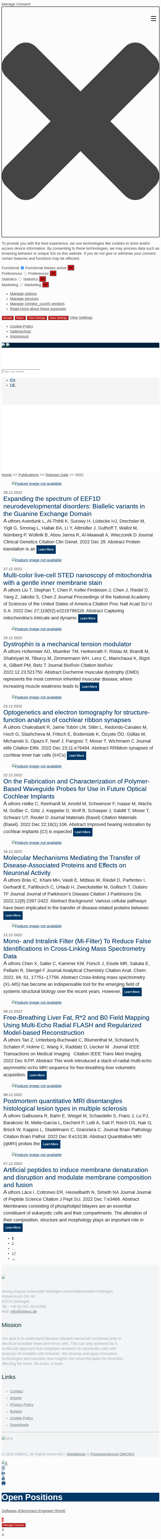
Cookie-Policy (21, 326)
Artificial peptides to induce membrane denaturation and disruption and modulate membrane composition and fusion (77, 1177)
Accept (7, 317)
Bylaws (16, 1411)
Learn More (46, 549)
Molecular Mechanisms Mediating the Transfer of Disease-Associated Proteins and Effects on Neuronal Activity (71, 865)
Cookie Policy (21, 1418)
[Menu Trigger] (153, 18)
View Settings (37, 317)
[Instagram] (3, 1468)
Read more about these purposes (38, 309)
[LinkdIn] (3, 1473)
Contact (16, 1391)
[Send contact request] (3, 1483)
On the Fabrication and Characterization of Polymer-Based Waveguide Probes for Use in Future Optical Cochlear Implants (76, 789)
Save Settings (58, 317)
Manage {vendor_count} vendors (37, 304)
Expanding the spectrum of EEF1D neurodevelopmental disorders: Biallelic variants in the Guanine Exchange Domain (74, 506)
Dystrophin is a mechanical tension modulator (67, 644)
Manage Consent (13, 1525)
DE (12, 385)
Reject (20, 317)
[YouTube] (3, 1478)
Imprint (16, 1398)
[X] (5, 1463)
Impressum (19, 336)
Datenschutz (20, 331)
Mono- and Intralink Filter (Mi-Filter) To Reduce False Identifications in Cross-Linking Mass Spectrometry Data (77, 949)
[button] (80, 122)
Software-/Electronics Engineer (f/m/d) (33, 1511)
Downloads (19, 1425)
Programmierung (104, 1454)
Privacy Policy (22, 1405)
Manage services (24, 299)
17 (14, 1253)
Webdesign (76, 1454)
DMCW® (126, 1454)
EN (12, 380)
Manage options (23, 294)
